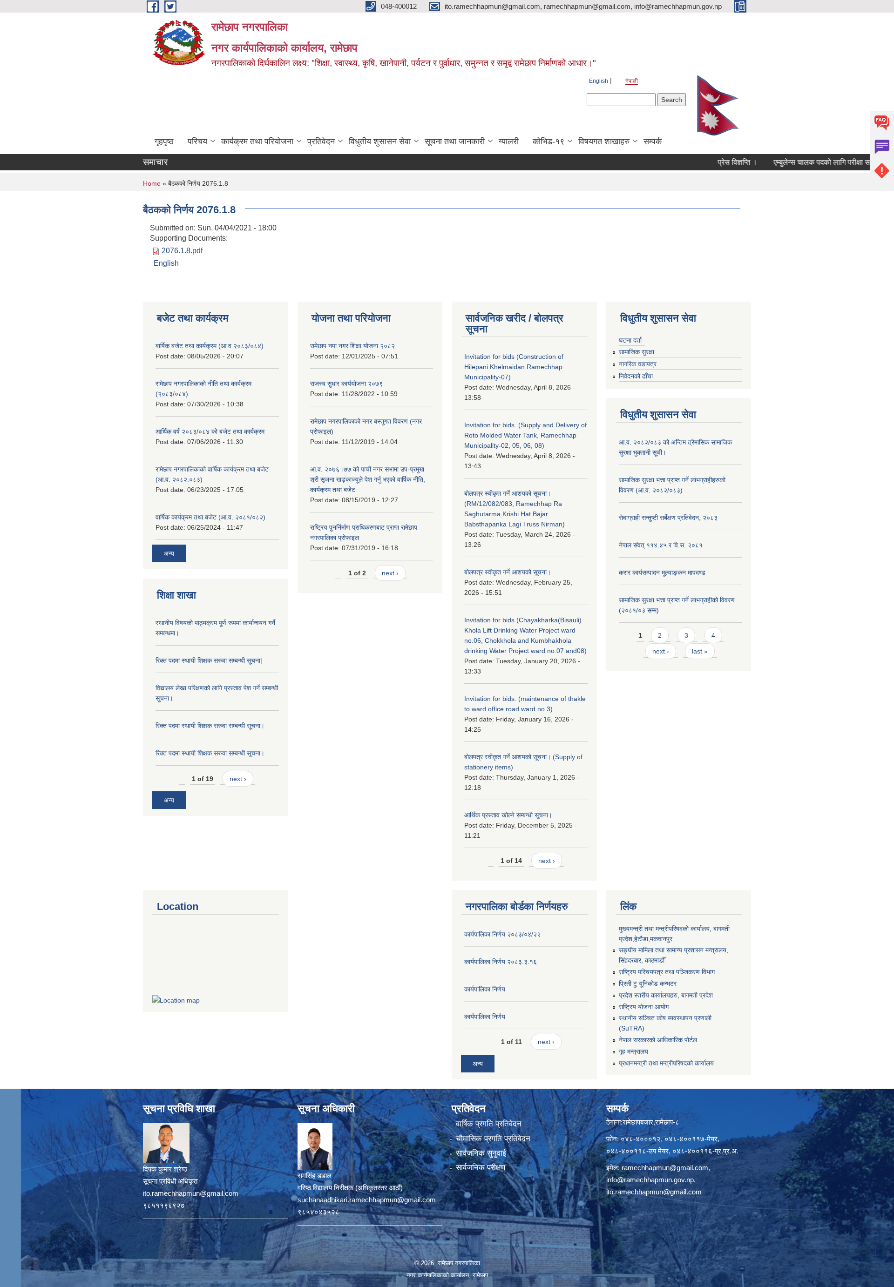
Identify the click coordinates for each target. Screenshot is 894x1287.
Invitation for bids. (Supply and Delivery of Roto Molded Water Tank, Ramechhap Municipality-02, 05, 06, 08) (525, 435)
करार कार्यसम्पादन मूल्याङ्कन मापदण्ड (662, 572)
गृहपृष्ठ (164, 141)
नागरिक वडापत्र (638, 364)
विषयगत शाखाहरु (604, 141)
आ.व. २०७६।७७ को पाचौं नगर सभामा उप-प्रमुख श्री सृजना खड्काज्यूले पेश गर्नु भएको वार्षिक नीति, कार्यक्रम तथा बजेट (367, 479)
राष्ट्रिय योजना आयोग (644, 1007)
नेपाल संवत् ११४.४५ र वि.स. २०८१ (661, 545)
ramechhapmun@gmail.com (665, 1168)
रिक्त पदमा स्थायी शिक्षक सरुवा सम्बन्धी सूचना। (210, 725)
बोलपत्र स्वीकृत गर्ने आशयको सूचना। (507, 572)
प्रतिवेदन (321, 141)
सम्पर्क (652, 141)
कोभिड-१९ (548, 141)
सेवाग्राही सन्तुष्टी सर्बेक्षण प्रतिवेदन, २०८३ (668, 517)
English (598, 81)
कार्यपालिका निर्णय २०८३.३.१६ (500, 961)
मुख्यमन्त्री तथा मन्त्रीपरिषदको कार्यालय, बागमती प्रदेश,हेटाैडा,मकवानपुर (674, 934)
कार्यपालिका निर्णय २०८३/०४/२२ (502, 934)
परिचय (197, 141)
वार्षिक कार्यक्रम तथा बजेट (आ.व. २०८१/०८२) (210, 517)
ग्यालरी (509, 141)
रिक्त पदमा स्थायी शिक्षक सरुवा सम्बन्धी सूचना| (209, 660)
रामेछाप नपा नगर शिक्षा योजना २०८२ (352, 346)
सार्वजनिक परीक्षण (480, 1167)
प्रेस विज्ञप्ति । (709, 162)
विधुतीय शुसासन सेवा (380, 141)
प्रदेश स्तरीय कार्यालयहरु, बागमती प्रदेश (666, 995)
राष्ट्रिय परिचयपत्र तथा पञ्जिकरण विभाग (667, 972)
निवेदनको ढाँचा (636, 376)
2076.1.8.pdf (182, 251)
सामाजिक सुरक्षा (636, 352)
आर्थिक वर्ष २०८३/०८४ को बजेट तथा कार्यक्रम (210, 431)
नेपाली (631, 81)
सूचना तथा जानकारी (455, 141)
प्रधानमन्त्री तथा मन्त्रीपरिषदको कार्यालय (666, 1063)
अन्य (169, 553)
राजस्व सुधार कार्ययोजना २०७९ (346, 383)
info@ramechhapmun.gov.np (650, 1180)
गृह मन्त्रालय (633, 1051)
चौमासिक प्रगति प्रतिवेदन (493, 1138)
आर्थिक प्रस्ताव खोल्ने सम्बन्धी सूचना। (508, 815)
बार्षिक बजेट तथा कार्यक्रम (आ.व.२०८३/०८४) (210, 346)
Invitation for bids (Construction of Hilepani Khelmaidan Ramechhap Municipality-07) (513, 367)
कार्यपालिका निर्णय (484, 989)
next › (238, 778)
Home (152, 183)
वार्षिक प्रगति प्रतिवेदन (489, 1123)
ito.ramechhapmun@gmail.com (654, 1192)
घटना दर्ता (630, 340)
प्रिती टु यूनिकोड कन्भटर (648, 983)
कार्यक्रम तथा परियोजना (257, 141)
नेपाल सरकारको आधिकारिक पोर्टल (658, 1040)
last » (700, 651)
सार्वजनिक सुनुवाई (481, 1153)
